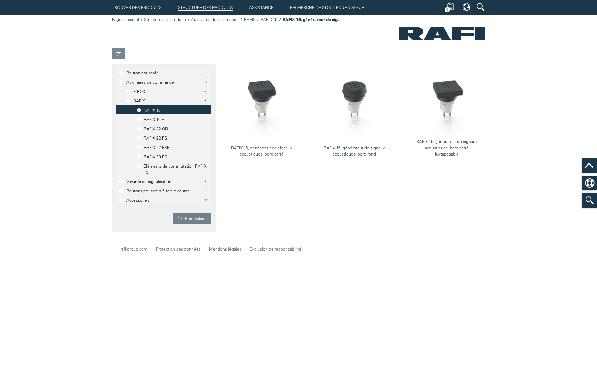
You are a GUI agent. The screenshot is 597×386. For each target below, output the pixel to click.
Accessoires (137, 200)
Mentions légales (225, 249)
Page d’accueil (125, 19)
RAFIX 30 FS (156, 155)
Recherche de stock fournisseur (327, 7)
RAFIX (249, 19)
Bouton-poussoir (142, 72)
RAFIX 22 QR (156, 128)
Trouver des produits (136, 7)
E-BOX (139, 91)
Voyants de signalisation (148, 181)
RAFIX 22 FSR (157, 147)
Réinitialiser (195, 218)
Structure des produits (205, 7)
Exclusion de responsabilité (275, 249)
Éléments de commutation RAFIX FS (175, 169)
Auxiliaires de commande (215, 19)
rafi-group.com (134, 249)
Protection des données (178, 249)
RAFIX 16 (268, 19)
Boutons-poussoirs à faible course (158, 191)
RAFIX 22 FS (156, 137)
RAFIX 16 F (154, 119)
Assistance (261, 7)
